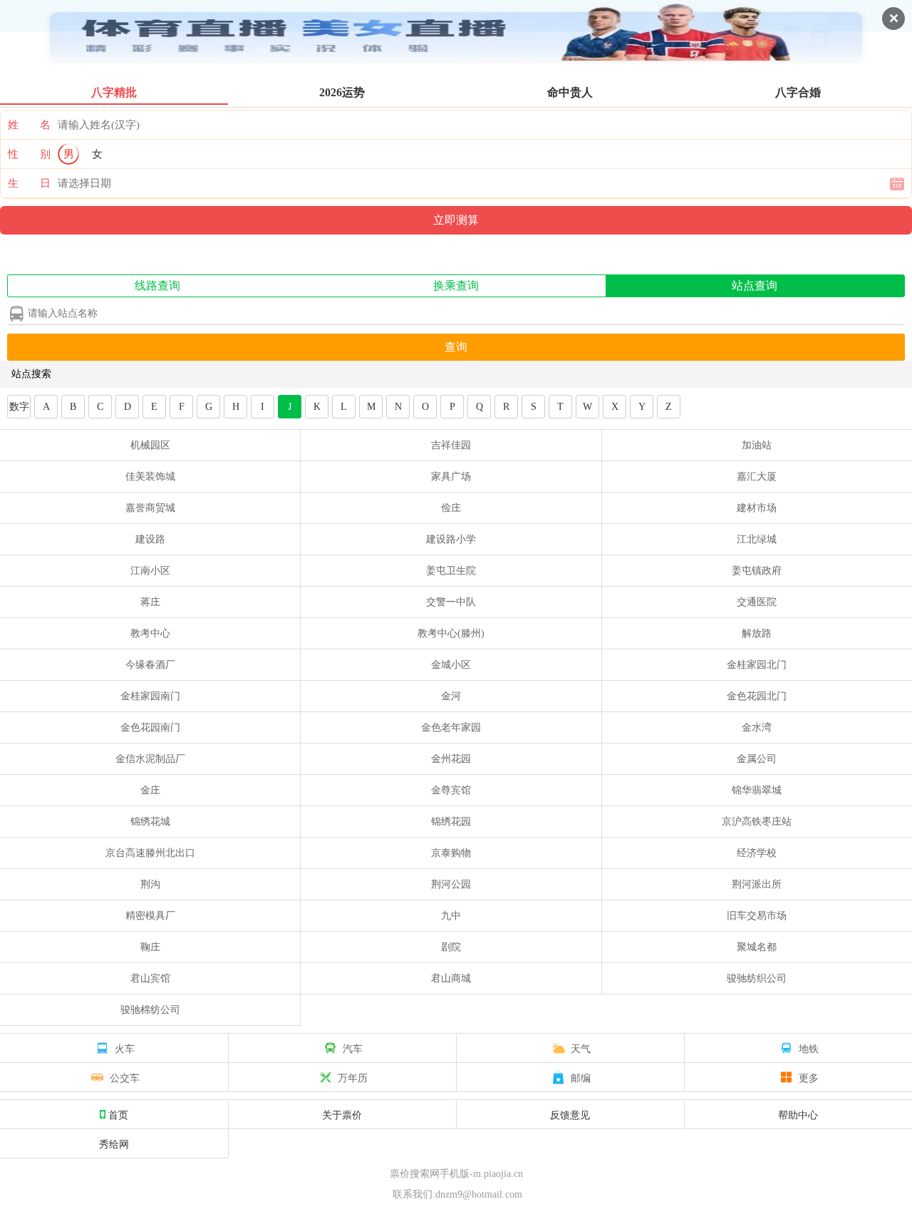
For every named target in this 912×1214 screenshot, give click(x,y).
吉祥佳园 (451, 445)
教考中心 (150, 633)
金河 (451, 696)
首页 (118, 1114)
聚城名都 (757, 947)
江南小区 (150, 570)
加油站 (757, 445)
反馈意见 (570, 1114)
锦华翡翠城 (757, 790)
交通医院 (757, 602)
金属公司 (757, 758)
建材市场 (757, 508)
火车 (125, 1048)
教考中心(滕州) (451, 633)
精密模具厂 (150, 915)
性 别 (29, 154)
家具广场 (451, 476)
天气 (581, 1048)
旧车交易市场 (757, 915)
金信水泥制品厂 (150, 758)
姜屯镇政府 (757, 570)
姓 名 (29, 124)
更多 (809, 1077)
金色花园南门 (150, 727)
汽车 (353, 1048)
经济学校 (757, 853)
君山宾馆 (150, 978)
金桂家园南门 (150, 696)
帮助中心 (798, 1114)
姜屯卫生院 (451, 570)
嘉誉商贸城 (150, 508)
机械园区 (150, 445)
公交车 (125, 1077)
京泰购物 (451, 853)
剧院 (451, 947)
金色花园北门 (757, 696)
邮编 (581, 1077)
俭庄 (451, 508)
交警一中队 (451, 602)
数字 (19, 406)
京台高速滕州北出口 (150, 853)
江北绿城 (757, 539)
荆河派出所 (757, 884)
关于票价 (342, 1114)
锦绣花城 (150, 821)
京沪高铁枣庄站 (757, 821)
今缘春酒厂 (150, 664)
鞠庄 (150, 947)
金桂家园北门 (757, 664)
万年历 (353, 1077)
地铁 (809, 1048)
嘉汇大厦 (757, 476)
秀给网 (114, 1143)
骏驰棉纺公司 (150, 1009)
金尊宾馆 (451, 790)
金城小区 (451, 664)
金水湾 (757, 727)
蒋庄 (150, 602)
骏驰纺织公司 (757, 978)
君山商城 (451, 978)
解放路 (757, 633)
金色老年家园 (451, 727)
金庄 (150, 790)
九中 (451, 915)
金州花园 (451, 758)
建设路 (150, 539)
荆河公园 (451, 884)
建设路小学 (451, 539)
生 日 (29, 183)
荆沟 (150, 884)
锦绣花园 (451, 821)
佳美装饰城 (150, 476)
